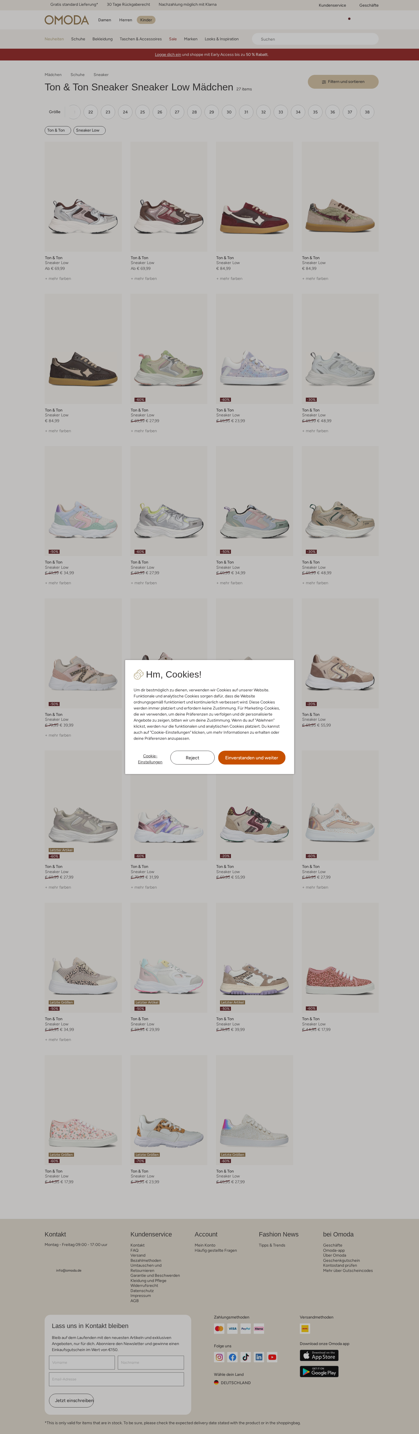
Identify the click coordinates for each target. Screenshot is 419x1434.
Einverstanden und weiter (251, 757)
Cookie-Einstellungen (150, 759)
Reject (192, 757)
